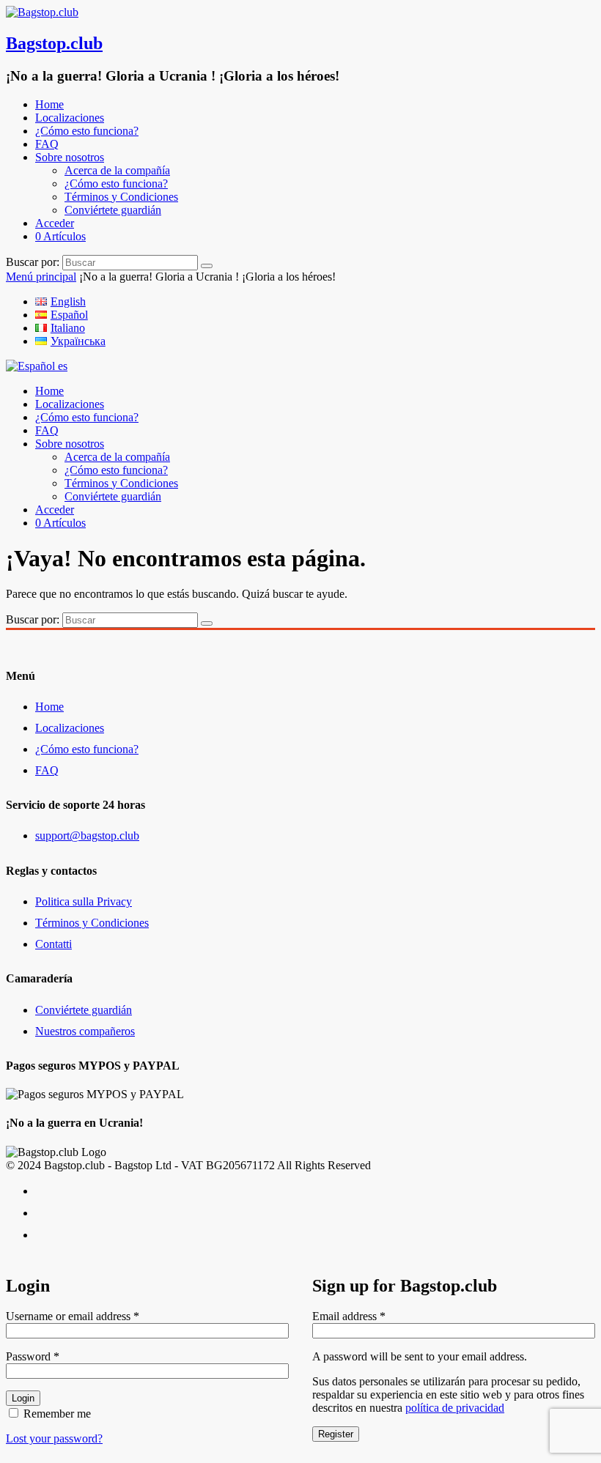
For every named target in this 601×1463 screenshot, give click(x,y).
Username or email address (72, 1316)
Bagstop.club (54, 43)
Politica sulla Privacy (83, 901)
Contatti (53, 944)
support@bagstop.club (87, 835)
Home (49, 104)
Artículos (60, 236)
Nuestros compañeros (85, 1031)
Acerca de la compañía (117, 170)
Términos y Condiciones (121, 196)
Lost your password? (54, 1438)
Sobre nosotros (69, 157)
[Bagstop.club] (42, 12)
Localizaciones (69, 117)
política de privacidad (454, 1407)
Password (32, 1356)
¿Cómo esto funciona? (87, 131)
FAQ (47, 144)
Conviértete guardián (112, 210)
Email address (349, 1316)
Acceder (54, 223)
